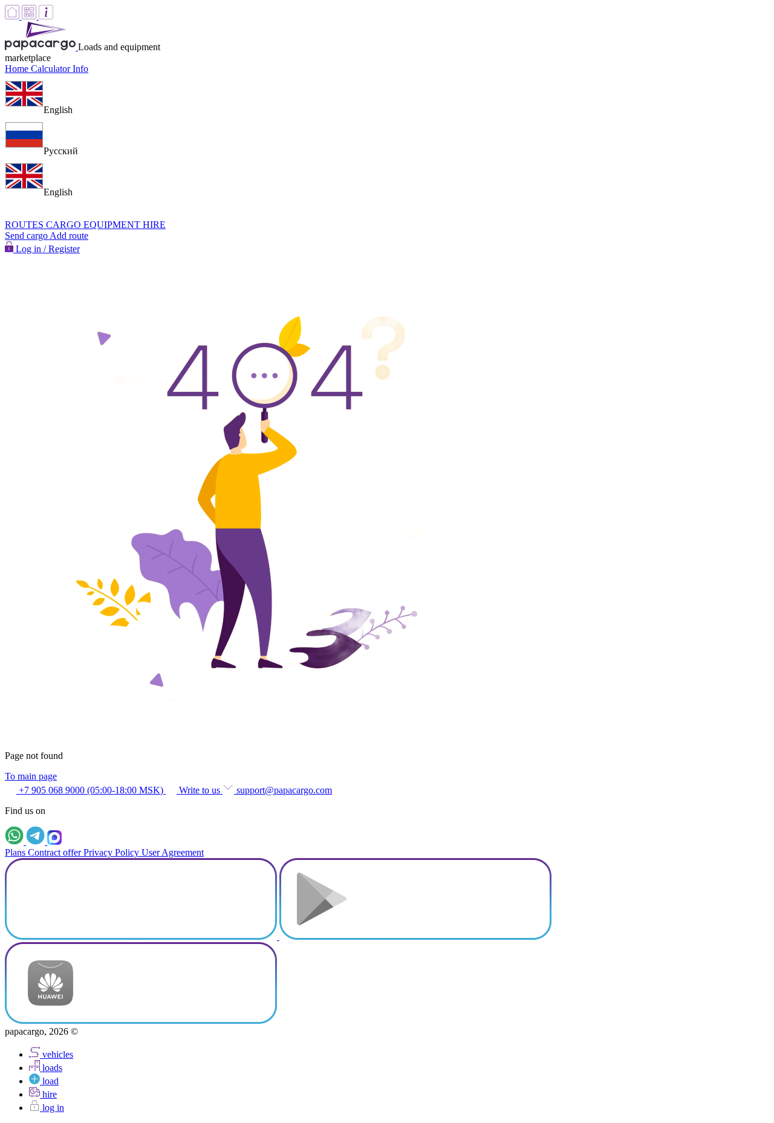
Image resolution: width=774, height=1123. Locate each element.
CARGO (64, 225)
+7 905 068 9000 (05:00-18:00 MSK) (91, 790)
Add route (69, 235)
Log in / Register (46, 249)
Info (80, 68)
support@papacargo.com (283, 790)
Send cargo (27, 235)
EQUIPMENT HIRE (124, 225)
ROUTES (25, 225)
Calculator (52, 68)
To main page (31, 776)
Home (18, 68)
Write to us (200, 790)
